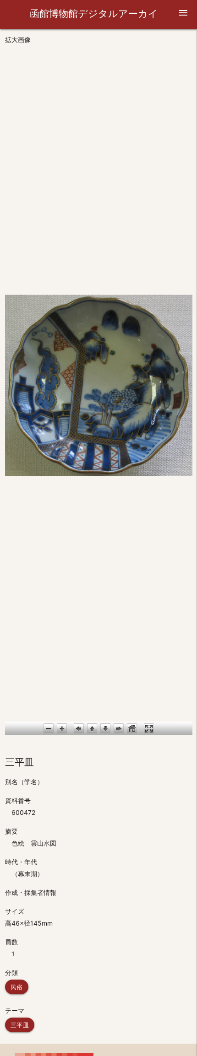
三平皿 (20, 1025)
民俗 (17, 987)
